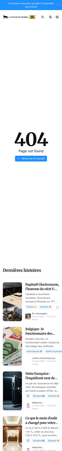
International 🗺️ (34, 351)
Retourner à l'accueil (33, 158)
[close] (58, 5)
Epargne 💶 (39, 396)
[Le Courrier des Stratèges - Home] (19, 17)
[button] (42, 17)
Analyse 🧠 (45, 307)
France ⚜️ (31, 307)
